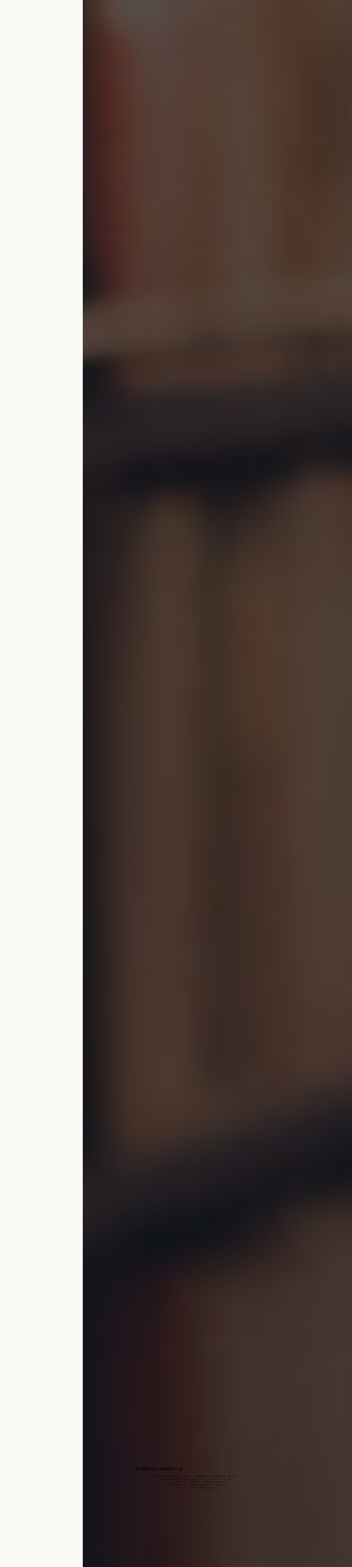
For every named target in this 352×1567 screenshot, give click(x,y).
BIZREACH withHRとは (13, 1)
